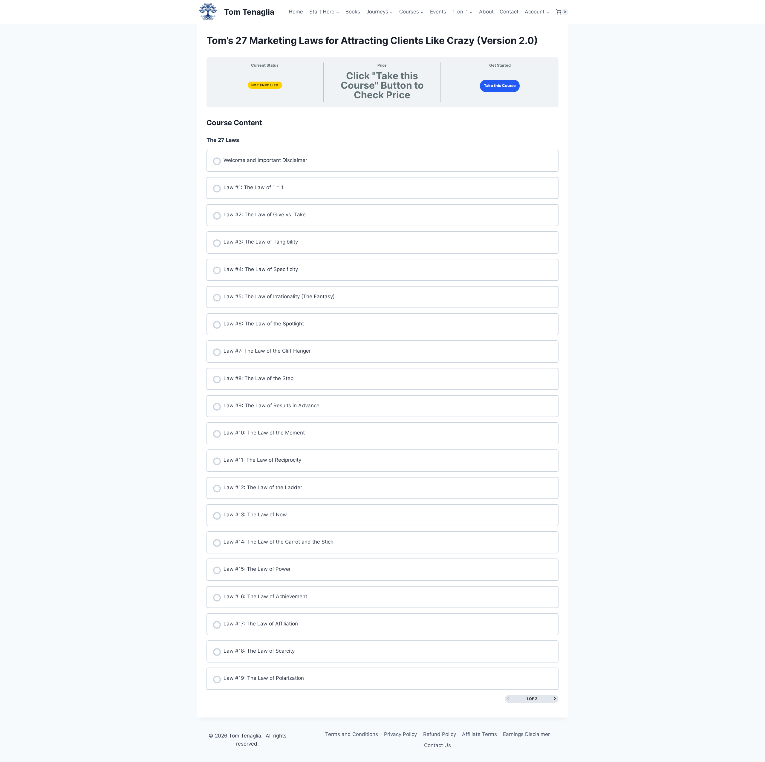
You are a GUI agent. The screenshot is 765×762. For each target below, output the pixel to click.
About (486, 12)
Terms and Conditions (351, 734)
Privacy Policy (400, 734)
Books (352, 12)
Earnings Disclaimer (526, 734)
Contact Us (437, 745)
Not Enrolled (265, 85)
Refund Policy (439, 734)
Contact (509, 12)
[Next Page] (555, 699)
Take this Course (500, 85)
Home (296, 12)
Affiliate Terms (479, 734)
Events (438, 12)
